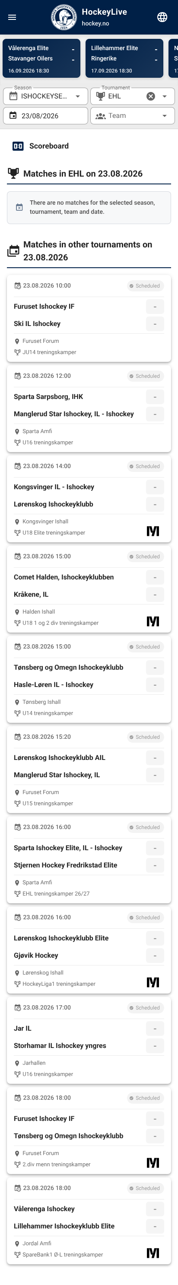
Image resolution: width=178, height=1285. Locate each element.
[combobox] (45, 96)
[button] (151, 96)
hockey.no (95, 23)
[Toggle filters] (162, 17)
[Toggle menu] (12, 17)
